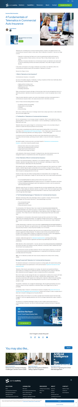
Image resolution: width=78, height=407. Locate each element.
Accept (59, 401)
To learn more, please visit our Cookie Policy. (31, 401)
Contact (54, 5)
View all (68, 347)
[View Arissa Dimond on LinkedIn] (10, 30)
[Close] (76, 402)
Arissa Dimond (13, 28)
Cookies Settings (59, 404)
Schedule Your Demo (65, 5)
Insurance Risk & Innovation (12, 13)
